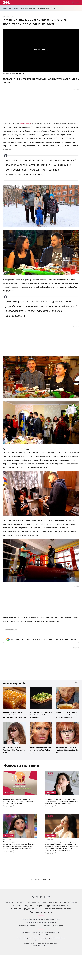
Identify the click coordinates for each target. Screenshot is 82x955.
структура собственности (57, 905)
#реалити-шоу (11, 630)
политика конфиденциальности (26, 909)
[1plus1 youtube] (49, 896)
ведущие (27, 905)
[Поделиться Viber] (24, 74)
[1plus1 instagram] (33, 897)
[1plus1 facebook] (44, 897)
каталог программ (68, 902)
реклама (20, 902)
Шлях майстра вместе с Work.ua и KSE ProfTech (37, 8)
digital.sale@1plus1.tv (41, 940)
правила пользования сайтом (57, 909)
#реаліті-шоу (8, 806)
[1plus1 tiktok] (41, 897)
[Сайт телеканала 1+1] (6, 3)
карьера (16, 905)
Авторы (38, 905)
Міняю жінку (25, 123)
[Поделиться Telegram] (17, 73)
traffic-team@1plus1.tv (40, 945)
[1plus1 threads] (37, 897)
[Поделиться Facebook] (20, 73)
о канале (9, 902)
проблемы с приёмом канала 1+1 (42, 902)
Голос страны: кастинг (11, 8)
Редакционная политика (41, 912)
